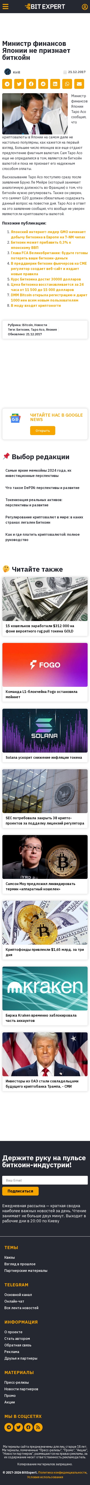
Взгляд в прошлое (20, 1264)
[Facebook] (28, 1427)
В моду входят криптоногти (36, 305)
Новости (40, 325)
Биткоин (22, 330)
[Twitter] (18, 1427)
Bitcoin (27, 325)
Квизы (9, 1257)
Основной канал (18, 1294)
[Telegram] (8, 1427)
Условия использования (45, 1477)
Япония (51, 330)
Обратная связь (17, 1345)
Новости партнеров (21, 1389)
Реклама (11, 1351)
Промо (10, 1395)
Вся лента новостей (21, 1308)
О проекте (13, 1332)
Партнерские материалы (25, 1270)
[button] (42, 430)
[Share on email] (79, 84)
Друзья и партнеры (20, 1358)
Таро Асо (37, 330)
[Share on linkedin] (55, 84)
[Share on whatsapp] (67, 84)
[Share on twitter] (19, 84)
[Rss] (38, 1427)
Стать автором (17, 1338)
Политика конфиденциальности (62, 1472)
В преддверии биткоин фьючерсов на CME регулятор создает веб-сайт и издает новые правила (49, 268)
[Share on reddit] (43, 84)
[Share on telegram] (7, 84)
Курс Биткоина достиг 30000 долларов (46, 279)
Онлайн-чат (14, 1301)
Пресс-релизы (16, 1382)
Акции (9, 1402)
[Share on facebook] (31, 84)
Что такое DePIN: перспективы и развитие (42, 487)
